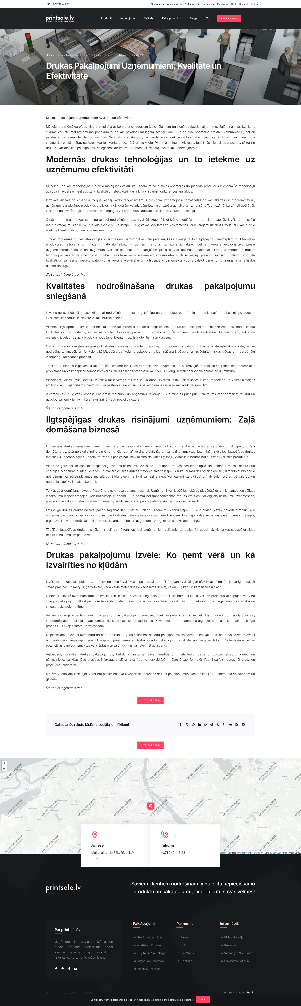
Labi (203, 999)
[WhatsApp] (206, 724)
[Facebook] (180, 724)
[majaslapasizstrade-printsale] (249, 993)
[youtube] (75, 968)
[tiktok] (69, 968)
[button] (207, 18)
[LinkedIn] (199, 724)
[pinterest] (62, 968)
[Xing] (237, 724)
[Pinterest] (224, 724)
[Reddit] (193, 724)
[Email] (243, 724)
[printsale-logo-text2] (60, 16)
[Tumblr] (218, 724)
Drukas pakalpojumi (66, 54)
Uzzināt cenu (150, 700)
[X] (187, 724)
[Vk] (230, 724)
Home (49, 54)
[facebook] (56, 968)
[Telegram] (212, 724)
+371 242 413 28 (173, 852)
